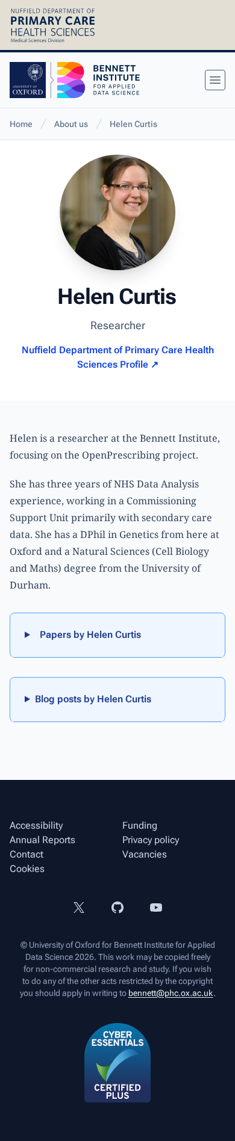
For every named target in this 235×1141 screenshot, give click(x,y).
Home (21, 124)
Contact (26, 854)
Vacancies (144, 854)
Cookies (27, 868)
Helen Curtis (133, 124)
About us (71, 124)
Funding (139, 825)
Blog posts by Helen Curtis (93, 699)
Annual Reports (42, 840)
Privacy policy (150, 840)
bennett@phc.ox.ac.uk (170, 993)
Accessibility (36, 825)
